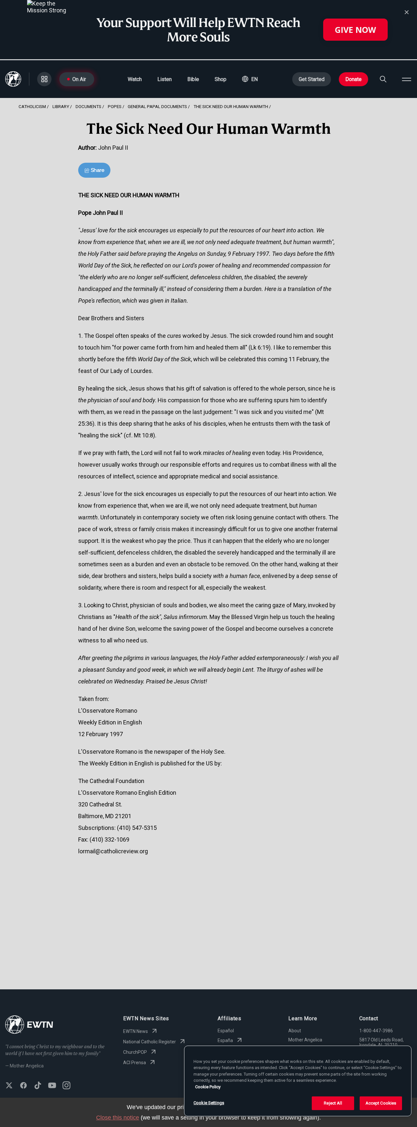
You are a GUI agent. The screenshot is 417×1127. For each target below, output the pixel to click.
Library (60, 106)
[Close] (406, 12)
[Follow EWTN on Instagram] (66, 1086)
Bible (193, 79)
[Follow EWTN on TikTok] (38, 1086)
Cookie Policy (208, 1086)
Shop (220, 79)
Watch (135, 79)
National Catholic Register (149, 1041)
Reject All (333, 1103)
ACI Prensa (134, 1062)
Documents (88, 106)
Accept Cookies (381, 1103)
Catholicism (32, 106)
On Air (79, 79)
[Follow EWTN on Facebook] (23, 1086)
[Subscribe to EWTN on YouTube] (52, 1086)
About (294, 1030)
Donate (353, 79)
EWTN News (135, 1031)
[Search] (383, 79)
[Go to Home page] (29, 1025)
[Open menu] (406, 79)
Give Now (355, 29)
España (225, 1040)
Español (226, 1030)
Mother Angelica (305, 1039)
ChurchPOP (135, 1052)
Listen (164, 79)
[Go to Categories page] (44, 79)
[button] (250, 79)
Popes (115, 106)
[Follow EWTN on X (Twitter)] (9, 1086)
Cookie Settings (209, 1102)
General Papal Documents (157, 106)
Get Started (311, 79)
